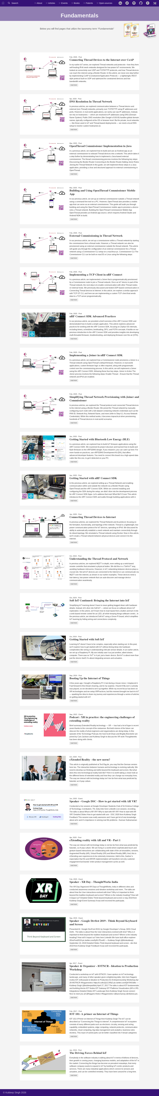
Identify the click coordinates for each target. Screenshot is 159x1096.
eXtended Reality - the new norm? (89, 759)
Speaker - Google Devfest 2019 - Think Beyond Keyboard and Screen (103, 922)
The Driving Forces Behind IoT (88, 1053)
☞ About (38, 3)
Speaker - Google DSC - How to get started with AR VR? (103, 801)
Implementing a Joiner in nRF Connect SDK (96, 355)
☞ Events (63, 3)
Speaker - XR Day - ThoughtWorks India (93, 882)
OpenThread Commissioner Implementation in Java (100, 146)
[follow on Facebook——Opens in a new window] (148, 3)
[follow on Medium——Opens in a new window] (155, 3)
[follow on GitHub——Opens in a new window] (141, 3)
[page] (116, 2)
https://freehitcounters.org (79, 1094)
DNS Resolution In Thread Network (90, 101)
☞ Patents (88, 3)
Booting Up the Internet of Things (89, 678)
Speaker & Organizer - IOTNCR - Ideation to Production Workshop (103, 967)
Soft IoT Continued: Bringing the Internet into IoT (99, 600)
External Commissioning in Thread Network (96, 235)
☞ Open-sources (104, 3)
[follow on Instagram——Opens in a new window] (135, 3)
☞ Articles (50, 3)
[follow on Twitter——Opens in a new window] (128, 3)
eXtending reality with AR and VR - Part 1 (94, 840)
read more (74, 85)
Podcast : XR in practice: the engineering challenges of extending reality (102, 719)
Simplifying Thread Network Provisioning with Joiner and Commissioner (104, 398)
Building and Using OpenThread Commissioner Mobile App (102, 192)
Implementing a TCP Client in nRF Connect (95, 274)
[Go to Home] (3, 2)
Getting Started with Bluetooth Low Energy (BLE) (99, 439)
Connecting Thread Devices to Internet (92, 517)
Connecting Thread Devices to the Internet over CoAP (101, 60)
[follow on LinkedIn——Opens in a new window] (121, 3)
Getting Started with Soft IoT (86, 639)
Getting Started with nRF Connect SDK (93, 478)
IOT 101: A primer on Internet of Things (93, 1014)
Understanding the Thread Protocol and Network (98, 559)
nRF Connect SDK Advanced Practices (92, 316)
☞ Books (75, 3)
